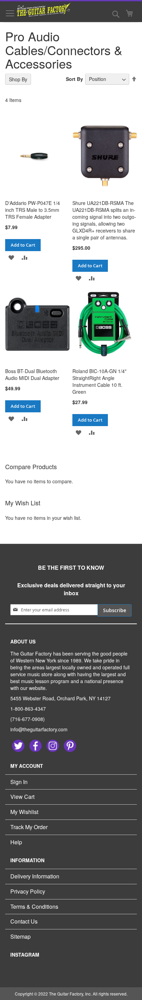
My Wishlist (24, 812)
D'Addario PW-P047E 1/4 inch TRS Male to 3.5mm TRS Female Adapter (32, 209)
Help (16, 842)
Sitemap (20, 936)
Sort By (74, 78)
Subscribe (114, 610)
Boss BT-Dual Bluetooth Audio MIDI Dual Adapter (32, 374)
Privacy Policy (27, 891)
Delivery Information (34, 876)
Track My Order (29, 827)
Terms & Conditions (34, 906)
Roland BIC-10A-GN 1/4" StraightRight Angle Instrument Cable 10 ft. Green (99, 381)
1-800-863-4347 (28, 708)
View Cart (22, 797)
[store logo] (40, 9)
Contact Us (24, 921)
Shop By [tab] (18, 79)
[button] (11, 257)
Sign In (19, 782)
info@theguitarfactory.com (39, 729)
